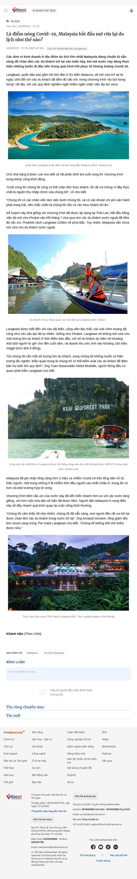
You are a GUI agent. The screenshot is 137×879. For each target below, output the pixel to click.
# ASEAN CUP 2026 (44, 10)
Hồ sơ (70, 782)
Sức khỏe (37, 746)
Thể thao (9, 768)
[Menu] (6, 10)
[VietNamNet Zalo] (115, 848)
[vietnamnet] (19, 12)
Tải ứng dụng (87, 855)
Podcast (106, 753)
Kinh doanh (10, 753)
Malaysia (32, 652)
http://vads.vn (90, 819)
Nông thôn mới (76, 753)
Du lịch (15, 21)
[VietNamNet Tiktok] (108, 848)
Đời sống (37, 732)
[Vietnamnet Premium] (14, 733)
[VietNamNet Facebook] (93, 848)
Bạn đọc (37, 782)
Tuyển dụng (103, 860)
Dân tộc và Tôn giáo (15, 760)
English (71, 775)
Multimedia (109, 746)
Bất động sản (40, 775)
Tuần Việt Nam (76, 732)
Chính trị (9, 739)
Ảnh (104, 732)
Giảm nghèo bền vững (80, 746)
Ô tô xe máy (39, 760)
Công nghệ (38, 753)
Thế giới (8, 782)
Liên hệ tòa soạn (42, 819)
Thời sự (8, 746)
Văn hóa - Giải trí (42, 739)
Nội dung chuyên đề (79, 768)
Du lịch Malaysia (54, 652)
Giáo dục (9, 775)
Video (105, 739)
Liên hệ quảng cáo (85, 796)
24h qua (107, 760)
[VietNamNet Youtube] (100, 848)
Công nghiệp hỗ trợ (79, 739)
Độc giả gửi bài (118, 855)
